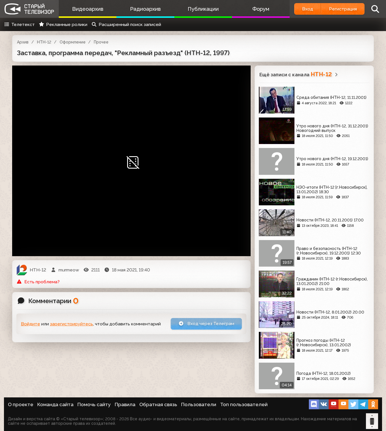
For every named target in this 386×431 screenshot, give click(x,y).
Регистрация (343, 9)
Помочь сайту (94, 404)
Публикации (203, 9)
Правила (125, 404)
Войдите (30, 323)
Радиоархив (145, 9)
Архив (23, 42)
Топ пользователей (244, 404)
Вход (307, 9)
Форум (260, 9)
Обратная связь (158, 404)
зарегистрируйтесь (71, 323)
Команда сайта (55, 404)
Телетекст (23, 24)
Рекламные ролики (66, 24)
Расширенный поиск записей (130, 24)
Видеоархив (87, 9)
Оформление (73, 42)
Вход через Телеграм (210, 323)
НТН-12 (44, 42)
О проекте (20, 404)
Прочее (101, 42)
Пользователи (198, 404)
